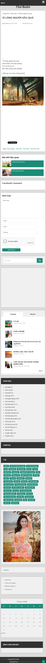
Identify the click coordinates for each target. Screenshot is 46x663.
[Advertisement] (23, 42)
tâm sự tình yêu (9, 497)
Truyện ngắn (9, 433)
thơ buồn (21, 478)
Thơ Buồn (23, 7)
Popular (13, 314)
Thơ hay (7, 396)
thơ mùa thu (8, 484)
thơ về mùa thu (26, 491)
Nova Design (22, 661)
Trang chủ (5, 13)
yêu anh (31, 500)
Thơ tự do (13, 13)
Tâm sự (7, 390)
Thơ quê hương (10, 398)
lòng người (11, 149)
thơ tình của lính (18, 487)
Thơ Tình (8, 407)
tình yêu (20, 497)
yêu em (6, 503)
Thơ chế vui (8, 481)
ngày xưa (15, 472)
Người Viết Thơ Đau (27, 472)
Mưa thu (7, 472)
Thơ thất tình (9, 404)
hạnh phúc (21, 469)
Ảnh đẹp (7, 387)
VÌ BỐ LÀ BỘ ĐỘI (18, 331)
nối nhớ (36, 475)
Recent (32, 314)
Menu (3, 3)
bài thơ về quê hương (17, 466)
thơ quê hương (20, 484)
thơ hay (19, 149)
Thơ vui (7, 430)
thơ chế (28, 478)
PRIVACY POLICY (10, 586)
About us (8, 580)
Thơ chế (7, 393)
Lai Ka (35, 469)
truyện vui (21, 494)
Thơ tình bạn (9, 410)
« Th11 (3, 633)
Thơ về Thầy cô (10, 427)
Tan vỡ (13, 478)
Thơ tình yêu (9, 416)
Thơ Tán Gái (9, 401)
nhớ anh (7, 475)
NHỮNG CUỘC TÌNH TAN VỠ (23, 352)
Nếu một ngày (26, 475)
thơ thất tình (32, 484)
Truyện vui (8, 436)
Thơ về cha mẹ (9, 424)
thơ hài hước (33, 481)
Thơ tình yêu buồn (11, 419)
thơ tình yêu (34, 149)
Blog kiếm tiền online (34, 661)
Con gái (16, 321)
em (5, 469)
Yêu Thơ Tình (13, 23)
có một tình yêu (32, 466)
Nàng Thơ (16, 475)
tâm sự (29, 494)
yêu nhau (15, 503)
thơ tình (26, 149)
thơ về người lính (9, 494)
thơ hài (24, 481)
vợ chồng (18, 500)
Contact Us (8, 589)
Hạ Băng (12, 469)
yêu (25, 500)
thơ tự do (7, 491)
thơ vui (15, 491)
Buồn (6, 466)
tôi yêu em (29, 497)
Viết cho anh (8, 500)
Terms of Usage (10, 583)
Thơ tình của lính (10, 413)
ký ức (28, 469)
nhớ (38, 472)
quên (6, 478)
